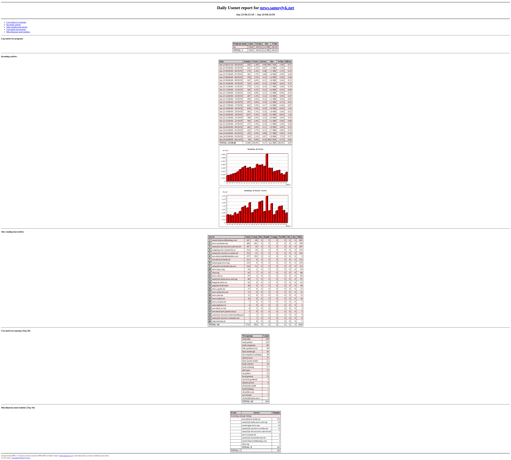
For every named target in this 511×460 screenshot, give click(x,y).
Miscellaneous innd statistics (18, 32)
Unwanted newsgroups (16, 29)
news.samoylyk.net (277, 7)
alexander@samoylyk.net (21, 458)
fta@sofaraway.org (66, 456)
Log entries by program (16, 22)
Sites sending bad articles (16, 27)
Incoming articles (13, 25)
